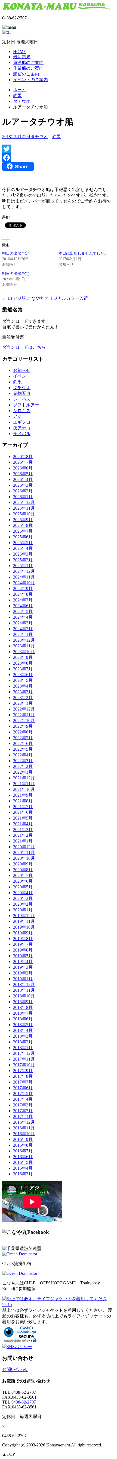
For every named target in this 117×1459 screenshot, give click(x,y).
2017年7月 (23, 1082)
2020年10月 (24, 858)
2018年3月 (23, 1036)
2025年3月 (23, 554)
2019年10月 (24, 927)
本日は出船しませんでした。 (83, 253)
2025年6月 (23, 537)
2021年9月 (23, 795)
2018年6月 (23, 1019)
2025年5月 (23, 542)
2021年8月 (23, 801)
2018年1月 (23, 1047)
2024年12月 (24, 571)
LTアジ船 (14, 298)
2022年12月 (24, 709)
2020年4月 (23, 892)
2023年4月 (23, 686)
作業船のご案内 (28, 68)
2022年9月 (23, 726)
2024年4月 (23, 617)
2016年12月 (24, 1122)
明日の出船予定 (15, 253)
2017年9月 (23, 1070)
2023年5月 (23, 680)
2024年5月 (23, 611)
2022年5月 (23, 749)
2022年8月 (23, 732)
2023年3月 (23, 691)
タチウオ (21, 101)
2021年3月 (23, 829)
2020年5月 (23, 887)
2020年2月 (23, 904)
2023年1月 (23, 703)
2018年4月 (23, 1030)
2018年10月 (24, 996)
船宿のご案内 (26, 74)
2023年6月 (23, 674)
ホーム (19, 89)
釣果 (17, 95)
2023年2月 (23, 697)
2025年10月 (24, 514)
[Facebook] (58, 157)
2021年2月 (23, 835)
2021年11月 (24, 783)
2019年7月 (23, 944)
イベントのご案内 (30, 79)
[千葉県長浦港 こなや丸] (57, 8)
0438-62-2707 (23, 1402)
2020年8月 (23, 869)
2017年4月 (23, 1099)
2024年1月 (23, 634)
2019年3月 (23, 967)
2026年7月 (23, 462)
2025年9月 (23, 519)
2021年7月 (23, 806)
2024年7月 (23, 600)
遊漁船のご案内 (28, 62)
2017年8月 (23, 1076)
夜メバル (21, 433)
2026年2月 (23, 491)
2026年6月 (23, 468)
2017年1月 (23, 1116)
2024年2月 (23, 628)
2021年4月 (23, 823)
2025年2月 (23, 559)
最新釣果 (21, 56)
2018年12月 (24, 984)
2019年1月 (23, 978)
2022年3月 (23, 760)
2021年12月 (24, 778)
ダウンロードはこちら (24, 347)
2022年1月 (23, 772)
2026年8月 (23, 456)
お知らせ (21, 370)
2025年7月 (23, 531)
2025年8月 (23, 525)
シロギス (21, 410)
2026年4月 (23, 479)
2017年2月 (23, 1110)
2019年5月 (23, 955)
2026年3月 (23, 485)
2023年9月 (23, 657)
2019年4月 (23, 961)
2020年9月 (23, 864)
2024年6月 (23, 605)
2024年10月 (24, 582)
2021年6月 (23, 812)
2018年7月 (23, 1013)
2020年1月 (23, 910)
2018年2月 (23, 1042)
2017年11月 (24, 1059)
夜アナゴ (21, 427)
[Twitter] (58, 149)
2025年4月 (23, 548)
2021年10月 (24, 789)
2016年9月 (23, 1139)
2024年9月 (23, 588)
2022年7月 (23, 737)
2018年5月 (23, 1024)
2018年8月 (23, 1007)
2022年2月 (23, 766)
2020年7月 (23, 875)
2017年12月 (24, 1053)
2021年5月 (23, 818)
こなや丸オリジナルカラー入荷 (60, 298)
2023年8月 (23, 663)
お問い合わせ (15, 1369)
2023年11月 (24, 646)
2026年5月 (23, 473)
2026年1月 (23, 496)
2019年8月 (23, 938)
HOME (19, 51)
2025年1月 (23, 565)
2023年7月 (23, 669)
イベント (21, 376)
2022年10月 (24, 720)
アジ (17, 416)
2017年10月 (24, 1064)
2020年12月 (24, 846)
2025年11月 (24, 508)
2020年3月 (23, 898)
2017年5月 (23, 1093)
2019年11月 (24, 921)
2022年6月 (23, 743)
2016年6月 (23, 1156)
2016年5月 (23, 1162)
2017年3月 (23, 1105)
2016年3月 (23, 1174)
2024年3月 (23, 623)
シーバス (21, 399)
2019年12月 (24, 915)
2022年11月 (24, 714)
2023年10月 (24, 651)
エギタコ (21, 422)
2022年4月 (23, 755)
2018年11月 (24, 990)
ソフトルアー (26, 405)
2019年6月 (23, 950)
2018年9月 (23, 1001)
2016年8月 (23, 1145)
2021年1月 (23, 841)
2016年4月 (23, 1168)
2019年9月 (23, 932)
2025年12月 (24, 502)
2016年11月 (24, 1128)
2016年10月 (24, 1133)
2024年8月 (23, 594)
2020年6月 (23, 881)
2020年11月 (24, 852)
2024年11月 (24, 577)
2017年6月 (23, 1087)
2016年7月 (23, 1151)
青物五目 (21, 393)
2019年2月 (23, 973)
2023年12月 (24, 640)
